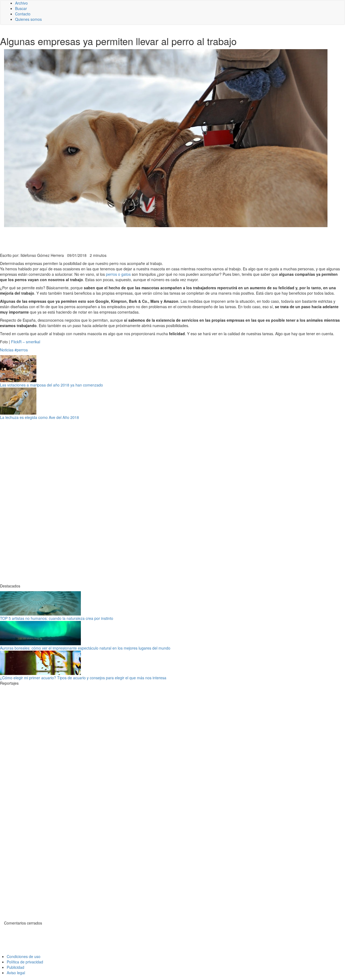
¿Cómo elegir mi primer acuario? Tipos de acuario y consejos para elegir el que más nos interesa (83, 677)
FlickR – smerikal (25, 341)
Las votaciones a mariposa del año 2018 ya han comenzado (51, 385)
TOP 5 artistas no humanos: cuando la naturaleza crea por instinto (56, 618)
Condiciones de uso (23, 956)
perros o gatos (118, 274)
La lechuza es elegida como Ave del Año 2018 (39, 417)
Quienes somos (28, 19)
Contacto (22, 13)
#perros (21, 349)
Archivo (21, 3)
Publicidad (15, 967)
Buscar (21, 8)
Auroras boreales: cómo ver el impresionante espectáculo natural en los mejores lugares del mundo (85, 648)
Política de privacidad (25, 961)
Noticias (6, 349)
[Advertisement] (132, 239)
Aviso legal (16, 972)
